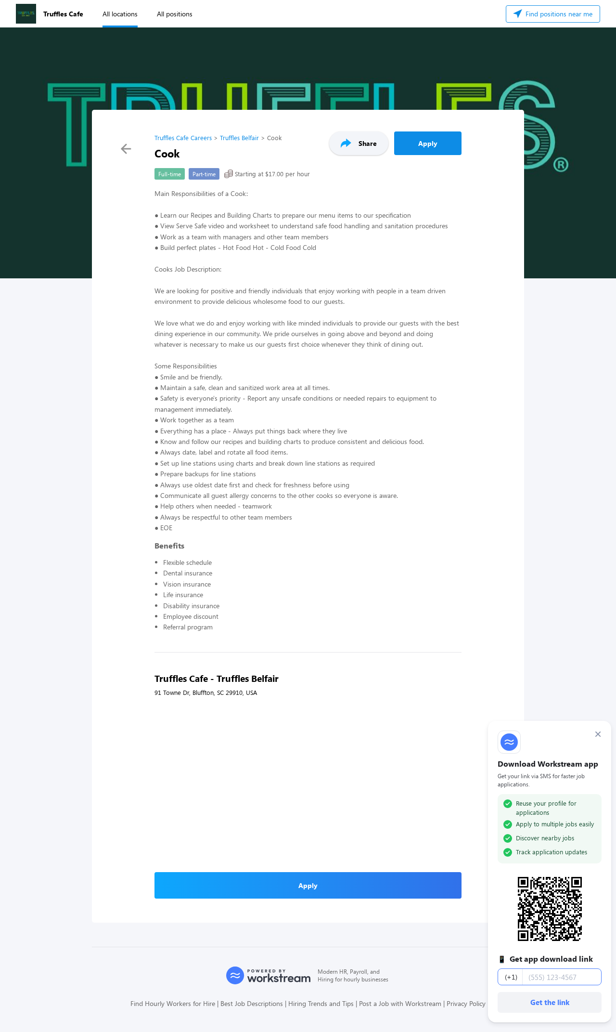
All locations (120, 13)
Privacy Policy (466, 1003)
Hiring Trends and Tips (321, 1003)
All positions (174, 13)
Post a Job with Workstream (400, 1003)
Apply (427, 143)
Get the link (549, 1002)
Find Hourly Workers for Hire (172, 1003)
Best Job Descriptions (251, 1003)
